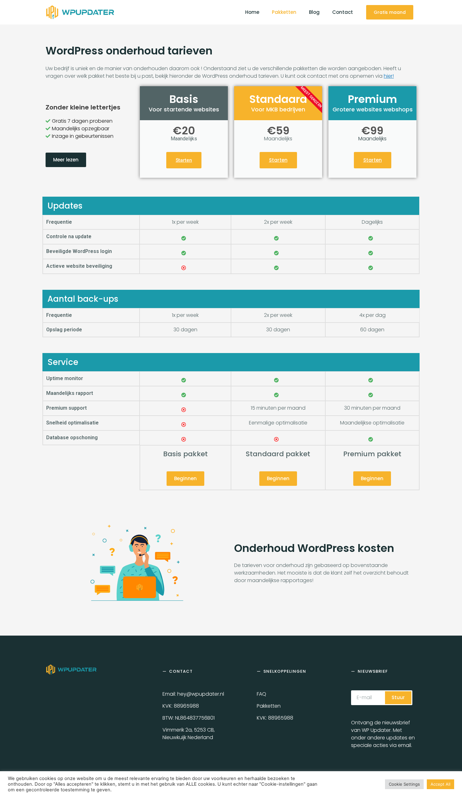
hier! (389, 76)
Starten (184, 160)
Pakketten (284, 12)
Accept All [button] (440, 784)
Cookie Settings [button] (404, 784)
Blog (314, 12)
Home (252, 12)
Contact (342, 12)
